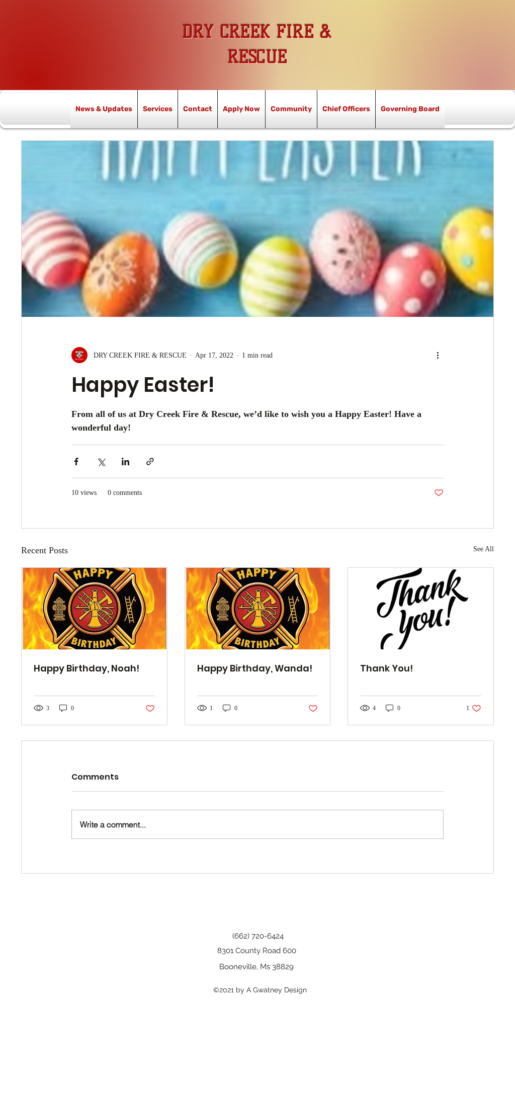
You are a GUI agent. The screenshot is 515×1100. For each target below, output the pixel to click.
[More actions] (438, 355)
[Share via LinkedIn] (125, 461)
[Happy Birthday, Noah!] (94, 608)
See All (483, 549)
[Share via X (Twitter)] (101, 461)
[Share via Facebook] (76, 461)
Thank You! (386, 668)
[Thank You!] (420, 608)
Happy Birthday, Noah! (86, 668)
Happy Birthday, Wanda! (254, 668)
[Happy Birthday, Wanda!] (257, 608)
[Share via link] (150, 461)
